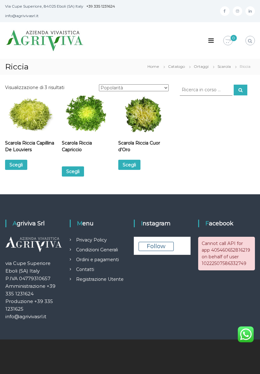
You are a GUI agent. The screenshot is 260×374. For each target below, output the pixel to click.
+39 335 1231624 (100, 6)
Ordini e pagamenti (97, 259)
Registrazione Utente (100, 279)
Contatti (85, 269)
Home (153, 66)
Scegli (16, 165)
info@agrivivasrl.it (25, 316)
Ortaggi (201, 66)
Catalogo (176, 66)
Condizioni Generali (97, 250)
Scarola (224, 66)
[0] (228, 41)
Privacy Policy (91, 240)
